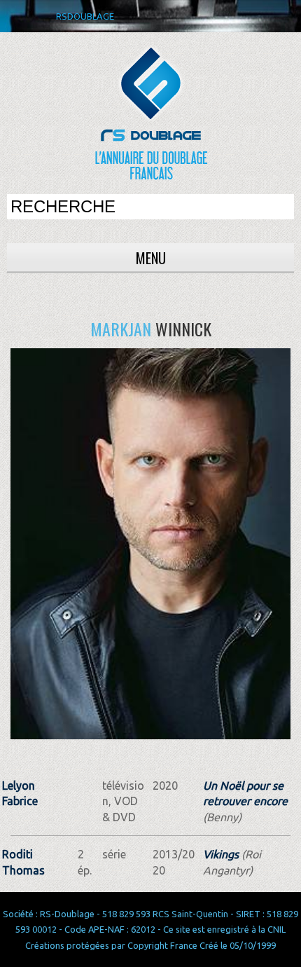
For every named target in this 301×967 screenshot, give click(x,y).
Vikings (221, 854)
